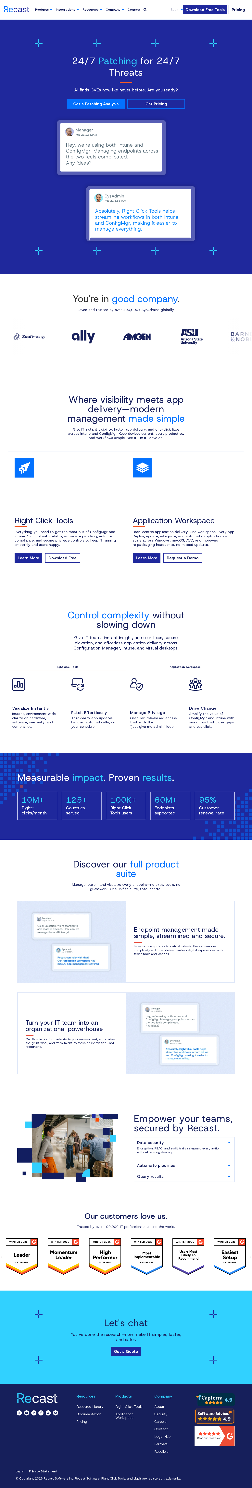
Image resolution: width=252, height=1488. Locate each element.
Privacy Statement (43, 1471)
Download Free (63, 557)
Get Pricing (156, 103)
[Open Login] (181, 9)
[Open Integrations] (77, 9)
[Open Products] (51, 9)
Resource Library (90, 1406)
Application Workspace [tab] (185, 667)
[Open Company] (122, 9)
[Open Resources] (101, 9)
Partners (161, 1444)
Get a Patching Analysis (96, 103)
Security (161, 1414)
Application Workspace (124, 1415)
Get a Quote (126, 1351)
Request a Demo (182, 557)
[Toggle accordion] (229, 1142)
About (159, 1406)
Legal (20, 1471)
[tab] (184, 1142)
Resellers (161, 1451)
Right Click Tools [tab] (67, 667)
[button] (1, 1257)
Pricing (81, 1421)
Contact (161, 1429)
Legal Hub (162, 1436)
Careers (160, 1421)
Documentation (88, 1414)
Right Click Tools (129, 1406)
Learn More (28, 557)
